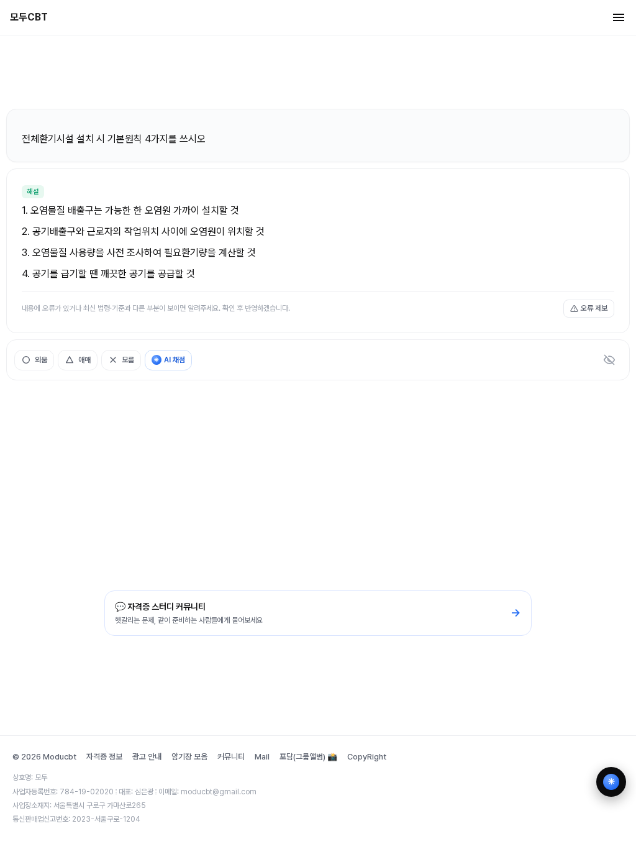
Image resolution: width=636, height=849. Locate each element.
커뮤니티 (231, 756)
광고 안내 (146, 756)
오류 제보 (594, 308)
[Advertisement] (318, 71)
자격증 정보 (104, 756)
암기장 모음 (189, 756)
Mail (262, 756)
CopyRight (366, 756)
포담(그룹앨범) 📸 (308, 756)
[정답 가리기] (609, 359)
